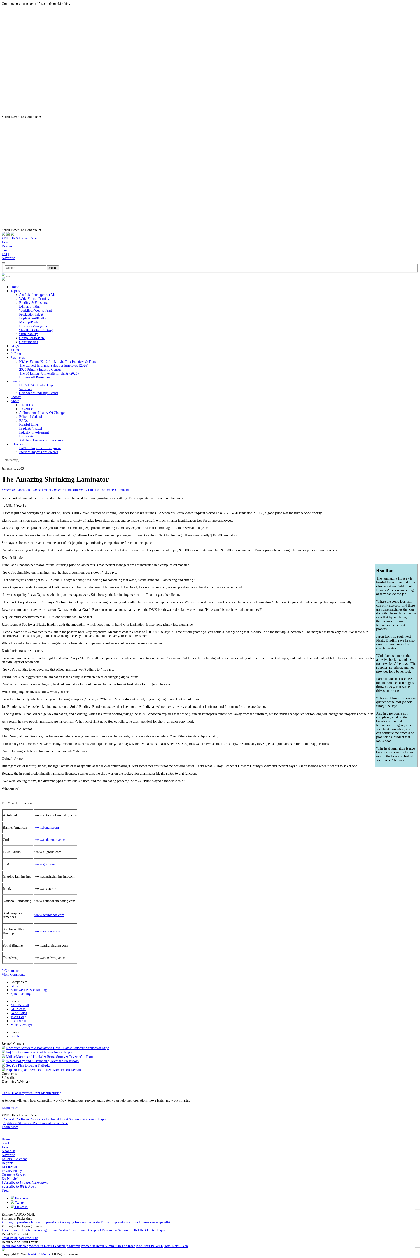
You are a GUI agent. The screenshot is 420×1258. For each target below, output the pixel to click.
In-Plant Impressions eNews (38, 452)
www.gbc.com (44, 864)
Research (8, 246)
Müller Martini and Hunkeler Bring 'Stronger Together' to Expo (50, 1056)
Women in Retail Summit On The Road (108, 1246)
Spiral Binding (20, 994)
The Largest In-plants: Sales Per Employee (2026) (53, 365)
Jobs (5, 242)
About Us (26, 405)
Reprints (7, 1163)
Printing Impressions (16, 1222)
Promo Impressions (142, 1222)
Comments (122, 490)
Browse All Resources (34, 377)
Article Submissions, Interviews (41, 440)
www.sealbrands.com (49, 915)
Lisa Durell (18, 1021)
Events (15, 381)
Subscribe (17, 444)
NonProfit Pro (28, 1238)
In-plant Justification (33, 318)
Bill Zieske (18, 1009)
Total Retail (10, 1238)
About (14, 401)
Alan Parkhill (19, 1005)
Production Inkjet (31, 314)
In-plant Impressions (45, 1222)
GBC (14, 986)
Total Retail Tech (176, 1246)
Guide (6, 1143)
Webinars (25, 389)
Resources (17, 357)
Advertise (8, 258)
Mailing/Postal (29, 322)
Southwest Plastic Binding (28, 990)
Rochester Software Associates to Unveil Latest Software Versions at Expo (57, 1048)
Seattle (15, 1036)
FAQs (23, 420)
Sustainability (28, 334)
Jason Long (18, 1017)
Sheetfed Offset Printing (35, 330)
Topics (15, 291)
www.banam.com (46, 827)
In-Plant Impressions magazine (40, 448)
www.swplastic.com (48, 931)
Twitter (19, 1202)
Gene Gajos (18, 1013)
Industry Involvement (34, 432)
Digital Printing (29, 306)
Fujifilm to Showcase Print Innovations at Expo (39, 1052)
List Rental (26, 436)
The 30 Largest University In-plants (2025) (49, 373)
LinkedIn (21, 1207)
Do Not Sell (10, 1178)
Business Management (34, 326)
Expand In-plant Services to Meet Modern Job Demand (44, 1070)
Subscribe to (25, 1182)
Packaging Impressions (75, 1222)
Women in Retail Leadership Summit (54, 1246)
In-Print (15, 354)
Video (14, 350)
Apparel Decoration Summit (109, 1230)
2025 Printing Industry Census (40, 369)
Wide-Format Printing (34, 298)
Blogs (14, 346)
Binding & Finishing (33, 302)
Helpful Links (28, 424)
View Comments (13, 974)
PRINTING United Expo (19, 238)
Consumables (28, 342)
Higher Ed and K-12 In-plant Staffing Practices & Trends (58, 361)
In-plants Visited (30, 428)
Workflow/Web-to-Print (35, 310)
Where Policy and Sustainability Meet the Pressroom (42, 1061)
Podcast (15, 397)
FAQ (5, 254)
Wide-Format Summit (74, 1230)
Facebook (21, 1198)
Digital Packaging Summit (40, 1230)
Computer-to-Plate (32, 338)
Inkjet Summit (11, 1230)
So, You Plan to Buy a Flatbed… (28, 1065)
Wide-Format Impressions (110, 1222)
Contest (7, 250)
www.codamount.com (49, 840)
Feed (5, 1190)
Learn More (10, 1108)
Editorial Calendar (31, 416)
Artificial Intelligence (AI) (37, 295)
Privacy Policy (12, 1171)
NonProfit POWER (149, 1246)
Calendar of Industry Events (38, 393)
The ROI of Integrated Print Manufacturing (31, 1093)
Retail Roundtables (15, 1246)
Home (14, 287)
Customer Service (14, 1174)
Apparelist (163, 1222)
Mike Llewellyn (21, 1025)
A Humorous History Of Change (42, 413)
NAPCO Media (39, 1254)
